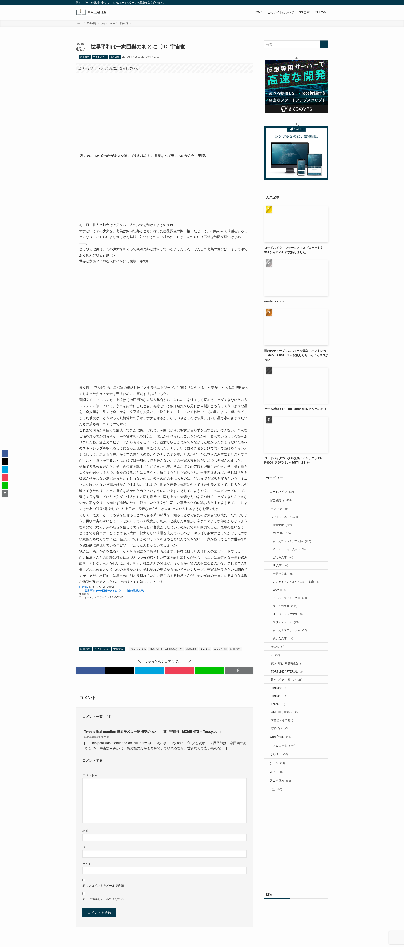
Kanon (278, 704)
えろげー (279, 754)
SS (275, 655)
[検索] (325, 2)
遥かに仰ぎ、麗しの (286, 679)
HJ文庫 (280, 565)
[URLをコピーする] (239, 670)
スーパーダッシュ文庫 (290, 598)
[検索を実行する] (324, 44)
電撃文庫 (115, 56)
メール (86, 847)
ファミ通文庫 (285, 606)
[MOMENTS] (92, 12)
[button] (90, 670)
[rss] (314, 2)
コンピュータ (282, 745)
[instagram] (303, 2)
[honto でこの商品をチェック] (115, 624)
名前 (85, 830)
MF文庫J (282, 533)
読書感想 (84, 56)
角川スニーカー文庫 (289, 549)
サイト (86, 863)
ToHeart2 (279, 688)
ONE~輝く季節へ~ (284, 712)
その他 (277, 646)
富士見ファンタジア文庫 (292, 541)
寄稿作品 (279, 728)
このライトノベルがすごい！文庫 (296, 581)
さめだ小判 (220, 649)
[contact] (320, 2)
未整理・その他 (283, 720)
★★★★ (205, 649)
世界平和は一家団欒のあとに (166, 649)
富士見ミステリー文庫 (290, 630)
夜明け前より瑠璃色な (287, 663)
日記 (276, 789)
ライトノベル (100, 56)
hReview (83, 586)
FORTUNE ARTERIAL (287, 671)
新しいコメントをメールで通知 (103, 885)
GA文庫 (280, 590)
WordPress (281, 736)
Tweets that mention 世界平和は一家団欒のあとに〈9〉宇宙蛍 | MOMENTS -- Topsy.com (152, 731)
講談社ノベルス (286, 622)
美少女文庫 (283, 638)
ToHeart (279, 696)
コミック (279, 509)
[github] (309, 2)
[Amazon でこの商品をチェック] (164, 190)
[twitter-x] (298, 2)
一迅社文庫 (283, 573)
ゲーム (277, 763)
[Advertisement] (164, 109)
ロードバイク (282, 491)
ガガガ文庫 (283, 557)
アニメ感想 (280, 780)
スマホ (276, 771)
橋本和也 (191, 649)
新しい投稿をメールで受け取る (103, 898)
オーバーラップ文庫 (288, 614)
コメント (89, 775)
